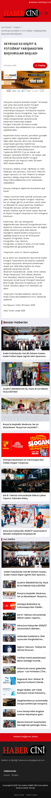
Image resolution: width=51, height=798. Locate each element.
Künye (7, 775)
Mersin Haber (19, 795)
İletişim (15, 775)
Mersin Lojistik (32, 795)
